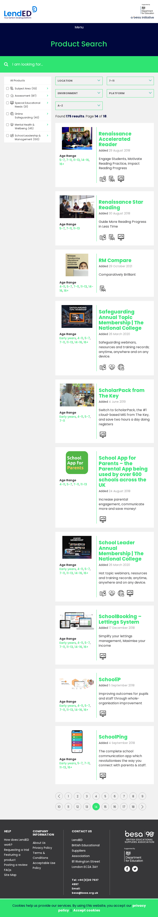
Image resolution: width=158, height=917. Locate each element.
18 (133, 807)
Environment (68, 93)
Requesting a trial (16, 850)
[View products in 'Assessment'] (112, 179)
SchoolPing (113, 736)
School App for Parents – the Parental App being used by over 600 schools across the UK (123, 471)
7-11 (111, 81)
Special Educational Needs (27, 104)
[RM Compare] (76, 265)
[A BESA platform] (142, 17)
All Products (17, 80)
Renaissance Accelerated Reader (115, 139)
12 (77, 807)
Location (65, 81)
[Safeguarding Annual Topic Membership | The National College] (76, 316)
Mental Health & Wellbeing (24, 126)
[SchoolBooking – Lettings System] (76, 621)
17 (124, 807)
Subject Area (26, 88)
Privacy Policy (42, 848)
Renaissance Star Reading (121, 205)
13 (87, 807)
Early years (67, 338)
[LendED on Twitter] (135, 869)
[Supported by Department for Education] (147, 9)
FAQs (7, 870)
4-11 (62, 286)
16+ (61, 164)
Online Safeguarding (27, 115)
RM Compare (115, 260)
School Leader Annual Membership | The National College (121, 550)
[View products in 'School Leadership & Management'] (121, 179)
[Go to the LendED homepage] (20, 12)
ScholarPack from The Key (122, 393)
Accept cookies (86, 910)
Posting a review (15, 865)
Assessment (25, 95)
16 (114, 807)
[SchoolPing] (76, 741)
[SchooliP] (76, 684)
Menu (79, 27)
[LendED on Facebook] (127, 869)
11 (68, 807)
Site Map (10, 875)
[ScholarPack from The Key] (76, 395)
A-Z (60, 106)
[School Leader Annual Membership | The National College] (76, 547)
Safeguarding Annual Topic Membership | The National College (121, 319)
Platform (116, 93)
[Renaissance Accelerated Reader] (76, 138)
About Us (39, 843)
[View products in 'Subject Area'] (103, 179)
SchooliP (110, 679)
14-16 (85, 160)
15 (105, 807)
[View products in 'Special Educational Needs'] (112, 367)
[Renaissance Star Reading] (76, 206)
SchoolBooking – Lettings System (120, 619)
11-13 (76, 160)
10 (59, 807)
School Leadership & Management (28, 137)
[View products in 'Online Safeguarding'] (121, 367)
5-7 (62, 160)
